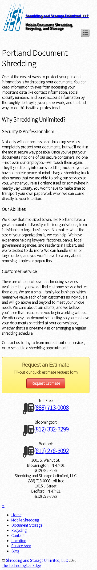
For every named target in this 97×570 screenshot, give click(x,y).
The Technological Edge (21, 565)
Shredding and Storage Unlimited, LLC (57, 16)
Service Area (21, 545)
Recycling (19, 530)
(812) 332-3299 (51, 429)
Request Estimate (46, 383)
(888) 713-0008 (51, 407)
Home (16, 514)
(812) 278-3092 (51, 451)
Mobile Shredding (25, 520)
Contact (18, 535)
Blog (15, 551)
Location (18, 540)
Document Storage (26, 525)
